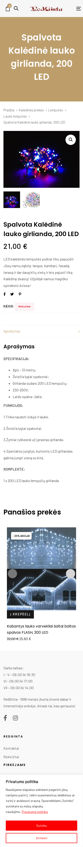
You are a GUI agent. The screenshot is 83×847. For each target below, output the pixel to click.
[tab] (41, 331)
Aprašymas (11, 331)
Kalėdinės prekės (31, 110)
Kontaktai (11, 748)
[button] (16, 8)
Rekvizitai (11, 757)
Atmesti (41, 838)
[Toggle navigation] (72, 8)
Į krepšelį (20, 614)
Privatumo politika (35, 812)
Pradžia (8, 110)
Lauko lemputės (15, 116)
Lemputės (55, 110)
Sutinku (41, 825)
